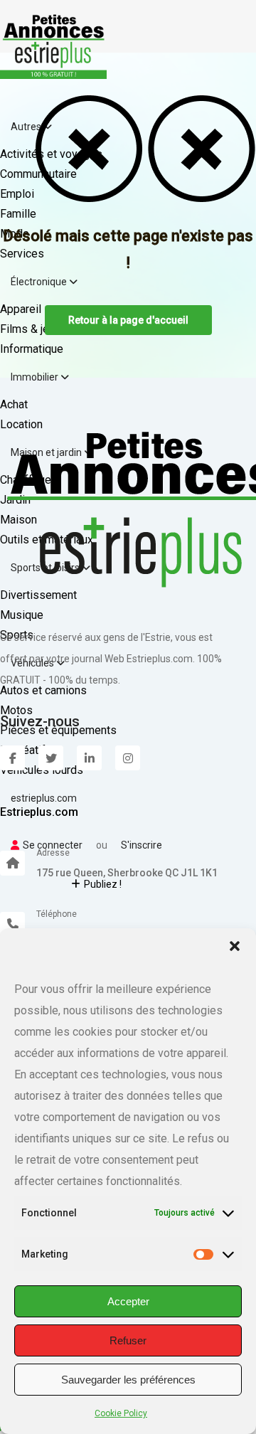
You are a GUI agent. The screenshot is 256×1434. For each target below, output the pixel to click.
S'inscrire (141, 845)
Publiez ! (103, 884)
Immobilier (35, 377)
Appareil (20, 309)
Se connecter (52, 845)
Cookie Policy (121, 1413)
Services (22, 253)
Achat (14, 404)
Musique (21, 615)
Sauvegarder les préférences (128, 1380)
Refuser (128, 1340)
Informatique (31, 349)
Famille (18, 214)
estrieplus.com (44, 798)
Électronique (40, 281)
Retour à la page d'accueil (128, 320)
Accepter (128, 1301)
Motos (16, 710)
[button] (235, 946)
